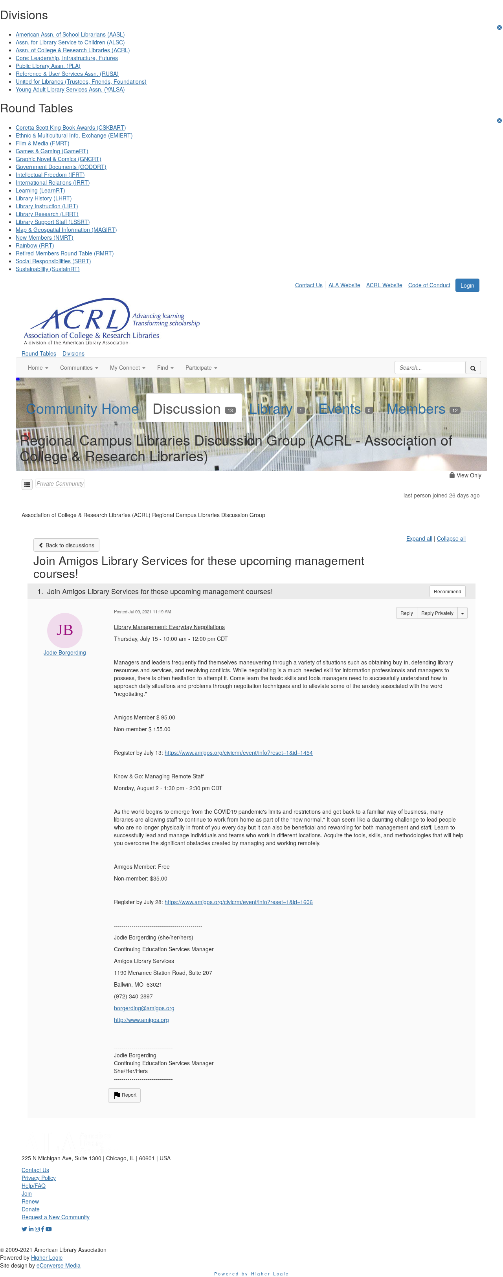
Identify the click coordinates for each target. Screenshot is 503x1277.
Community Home (82, 408)
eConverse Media (59, 1265)
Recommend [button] (447, 591)
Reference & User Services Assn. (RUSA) (67, 73)
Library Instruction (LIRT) (47, 206)
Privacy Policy (39, 1178)
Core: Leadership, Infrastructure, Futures (67, 58)
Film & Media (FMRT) (43, 143)
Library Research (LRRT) (47, 214)
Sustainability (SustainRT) (48, 269)
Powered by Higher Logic (251, 1273)
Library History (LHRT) (44, 198)
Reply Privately (437, 612)
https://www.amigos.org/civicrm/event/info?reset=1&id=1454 (239, 752)
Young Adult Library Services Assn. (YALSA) (70, 89)
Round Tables (39, 353)
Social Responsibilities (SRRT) (53, 261)
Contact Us (309, 285)
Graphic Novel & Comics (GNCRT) (58, 159)
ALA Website (344, 285)
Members (422, 408)
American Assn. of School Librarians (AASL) (70, 34)
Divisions (73, 353)
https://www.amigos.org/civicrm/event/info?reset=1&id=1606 (239, 902)
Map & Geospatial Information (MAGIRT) (66, 229)
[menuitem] (311, 284)
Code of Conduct (429, 285)
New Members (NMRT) (44, 237)
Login (467, 285)
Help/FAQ (34, 1185)
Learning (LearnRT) (40, 190)
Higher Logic (46, 1257)
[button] (38, 367)
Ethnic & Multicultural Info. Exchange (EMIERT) (74, 135)
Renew (30, 1201)
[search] (473, 367)
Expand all (419, 538)
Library (275, 408)
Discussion (192, 408)
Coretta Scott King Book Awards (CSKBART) (71, 127)
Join (27, 1193)
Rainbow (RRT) (35, 245)
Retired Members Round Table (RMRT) (65, 253)
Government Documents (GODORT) (61, 167)
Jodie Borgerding (65, 652)
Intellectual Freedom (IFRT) (50, 174)
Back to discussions (69, 545)
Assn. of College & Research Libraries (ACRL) (73, 50)
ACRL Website (384, 285)
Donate (31, 1209)
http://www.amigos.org (141, 1020)
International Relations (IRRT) (53, 182)
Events (344, 408)
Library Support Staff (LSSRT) (53, 222)
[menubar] (374, 284)
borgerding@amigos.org (144, 1008)
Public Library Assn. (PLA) (48, 66)
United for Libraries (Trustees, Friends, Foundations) (81, 81)
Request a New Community (56, 1217)
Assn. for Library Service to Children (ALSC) (70, 42)
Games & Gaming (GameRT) (52, 151)
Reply (406, 612)
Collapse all (451, 538)
